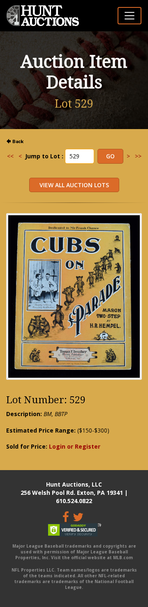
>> (138, 156)
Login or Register (74, 446)
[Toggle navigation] (129, 15)
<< (10, 156)
